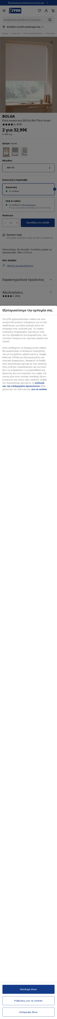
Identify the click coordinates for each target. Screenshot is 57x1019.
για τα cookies (39, 389)
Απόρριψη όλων (28, 1012)
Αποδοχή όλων (28, 989)
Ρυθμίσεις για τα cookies (28, 1000)
